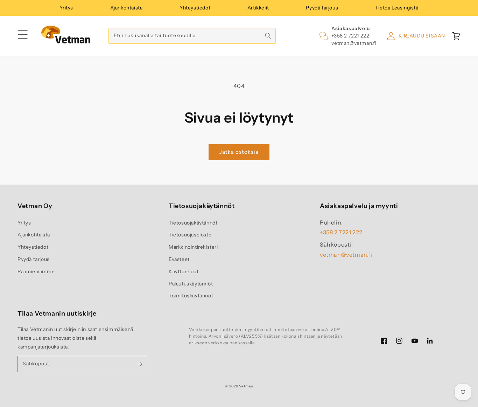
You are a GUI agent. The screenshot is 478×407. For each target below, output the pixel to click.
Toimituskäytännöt (191, 295)
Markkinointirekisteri (193, 247)
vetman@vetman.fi (353, 43)
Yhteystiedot (195, 8)
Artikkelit (258, 8)
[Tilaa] (139, 364)
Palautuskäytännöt (191, 284)
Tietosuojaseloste (190, 235)
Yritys (66, 8)
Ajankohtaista (126, 8)
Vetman (246, 386)
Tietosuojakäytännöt (193, 223)
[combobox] (192, 36)
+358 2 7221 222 (350, 36)
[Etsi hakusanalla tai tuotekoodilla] (268, 35)
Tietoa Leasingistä (397, 8)
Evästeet (179, 259)
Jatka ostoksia (239, 152)
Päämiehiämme (36, 271)
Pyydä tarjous (322, 8)
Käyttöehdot (184, 271)
